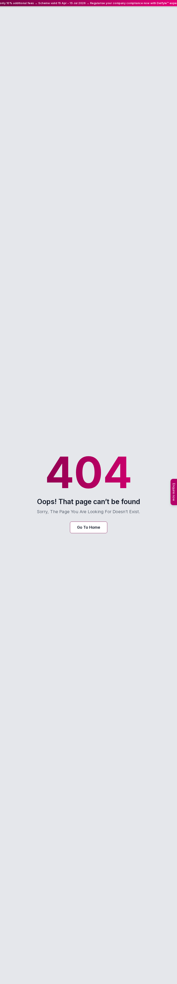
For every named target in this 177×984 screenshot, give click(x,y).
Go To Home (88, 527)
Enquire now (174, 492)
